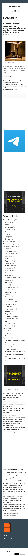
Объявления (7, 328)
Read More (22, 554)
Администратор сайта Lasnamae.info (14, 473)
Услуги (7, 333)
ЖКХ (6, 258)
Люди (7, 273)
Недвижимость (10, 287)
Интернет (8, 263)
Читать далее (7, 76)
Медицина (8, 275)
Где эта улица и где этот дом (12, 244)
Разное (7, 331)
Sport (6, 234)
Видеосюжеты (9, 251)
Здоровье (8, 261)
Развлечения (9, 309)
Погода (7, 297)
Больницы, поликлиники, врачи (15, 340)
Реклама (7, 311)
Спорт (7, 314)
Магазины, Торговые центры (14, 358)
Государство (9, 253)
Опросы (5, 335)
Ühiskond (7, 239)
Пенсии (7, 294)
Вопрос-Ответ (7, 241)
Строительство (10, 319)
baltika (11, 84)
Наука (7, 285)
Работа (7, 306)
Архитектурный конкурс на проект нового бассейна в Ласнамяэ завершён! (13, 410)
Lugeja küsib (9, 229)
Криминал (8, 268)
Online (8, 539)
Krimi (6, 224)
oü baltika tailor (13, 86)
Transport (8, 237)
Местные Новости (14, 81)
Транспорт (8, 323)
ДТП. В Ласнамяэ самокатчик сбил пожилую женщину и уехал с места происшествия (14, 404)
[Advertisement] (14, 114)
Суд (6, 321)
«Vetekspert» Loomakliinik (10, 515)
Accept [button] (16, 554)
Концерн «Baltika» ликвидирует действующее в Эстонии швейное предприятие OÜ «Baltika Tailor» (14, 28)
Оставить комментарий (11, 89)
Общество (22, 81)
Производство (7, 82)
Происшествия (9, 304)
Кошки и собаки (10, 265)
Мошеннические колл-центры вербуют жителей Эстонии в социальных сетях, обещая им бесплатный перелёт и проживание (13, 498)
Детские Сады (9, 349)
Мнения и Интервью (11, 278)
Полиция (7, 361)
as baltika (7, 84)
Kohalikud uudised (8, 220)
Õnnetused (8, 232)
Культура (8, 270)
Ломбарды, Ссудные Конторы (14, 354)
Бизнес (7, 81)
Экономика (15, 82)
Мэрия (7, 280)
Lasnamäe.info (15, 6)
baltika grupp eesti (18, 84)
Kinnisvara (8, 222)
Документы (8, 256)
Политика (8, 299)
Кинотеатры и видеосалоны (14, 352)
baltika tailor (6, 86)
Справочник (6, 338)
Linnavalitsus (9, 227)
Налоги (7, 282)
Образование (9, 290)
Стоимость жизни (10, 316)
